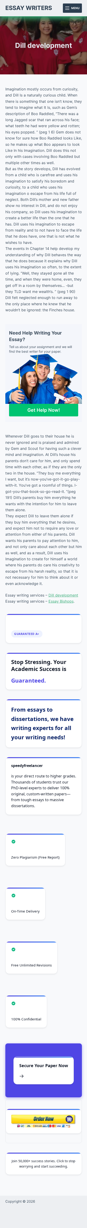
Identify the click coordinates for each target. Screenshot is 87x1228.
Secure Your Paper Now (43, 1065)
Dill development (63, 595)
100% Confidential (26, 1019)
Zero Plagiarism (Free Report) (35, 857)
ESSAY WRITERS (28, 7)
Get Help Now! (43, 410)
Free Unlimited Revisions (31, 965)
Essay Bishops (61, 601)
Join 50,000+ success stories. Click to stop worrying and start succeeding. (43, 1163)
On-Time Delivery (25, 911)
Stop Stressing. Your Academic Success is (38, 671)
